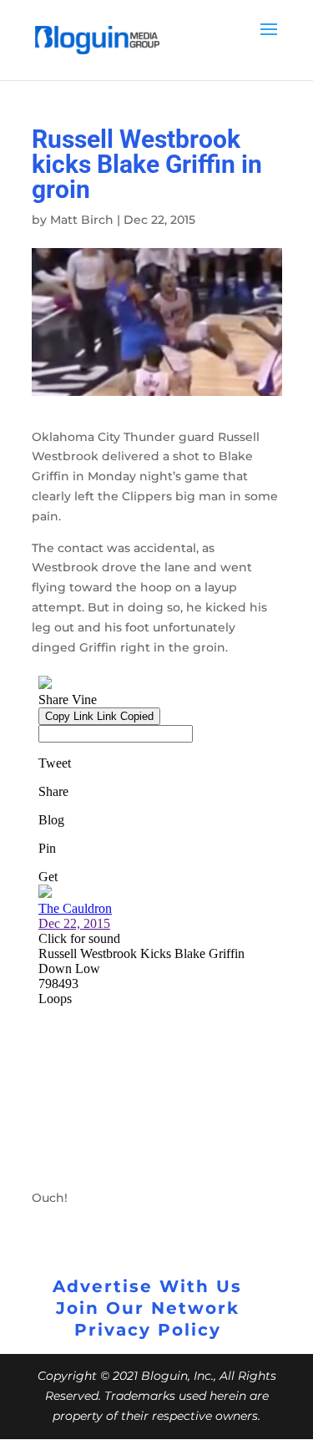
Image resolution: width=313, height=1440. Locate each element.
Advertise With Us (147, 1286)
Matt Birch (82, 219)
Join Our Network (148, 1308)
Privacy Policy (147, 1330)
